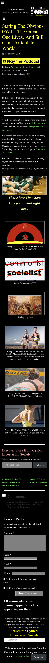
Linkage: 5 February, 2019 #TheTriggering (38, 482)
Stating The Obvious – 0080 (25, 283)
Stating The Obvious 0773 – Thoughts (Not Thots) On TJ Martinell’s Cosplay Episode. (24, 394)
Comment (9, 533)
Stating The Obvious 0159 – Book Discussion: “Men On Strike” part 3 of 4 (24, 247)
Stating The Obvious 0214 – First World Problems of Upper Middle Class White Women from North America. (25, 433)
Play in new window (19, 66)
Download (35, 66)
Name (7, 554)
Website (7, 573)
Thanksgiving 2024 (25, 317)
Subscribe (40, 465)
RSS (28, 73)
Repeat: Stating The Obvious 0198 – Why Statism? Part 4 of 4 (12, 482)
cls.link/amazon (38, 123)
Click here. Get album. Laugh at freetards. (26, 626)
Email (7, 563)
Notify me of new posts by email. (21, 587)
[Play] (21, 63)
